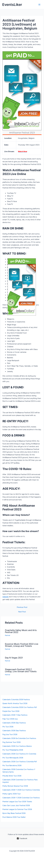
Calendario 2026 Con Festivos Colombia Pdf (19, 762)
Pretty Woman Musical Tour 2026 (15, 786)
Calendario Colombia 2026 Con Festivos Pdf (19, 707)
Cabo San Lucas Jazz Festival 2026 (16, 805)
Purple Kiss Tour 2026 (10, 711)
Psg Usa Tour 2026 (9, 734)
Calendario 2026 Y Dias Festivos (14, 715)
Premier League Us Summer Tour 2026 (17, 809)
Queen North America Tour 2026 (14, 703)
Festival (7, 635)
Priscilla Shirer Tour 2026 (11, 776)
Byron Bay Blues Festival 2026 (13, 813)
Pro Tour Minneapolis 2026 (12, 758)
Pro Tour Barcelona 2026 (11, 765)
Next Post (22, 612)
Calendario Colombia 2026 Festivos (16, 700)
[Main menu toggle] (39, 4)
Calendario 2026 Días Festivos (14, 723)
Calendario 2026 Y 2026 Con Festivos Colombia (21, 790)
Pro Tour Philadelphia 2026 (12, 750)
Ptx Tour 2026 (7, 727)
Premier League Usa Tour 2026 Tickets (17, 802)
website (5, 597)
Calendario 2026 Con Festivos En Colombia (19, 754)
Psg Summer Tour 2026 (11, 742)
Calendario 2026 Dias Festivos (14, 731)
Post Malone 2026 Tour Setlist (13, 817)
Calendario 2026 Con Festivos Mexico (17, 746)
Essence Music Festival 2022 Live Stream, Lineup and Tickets (21, 645)
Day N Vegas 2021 (14, 657)
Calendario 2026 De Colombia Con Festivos (19, 738)
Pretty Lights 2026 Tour (11, 794)
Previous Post (22, 607)
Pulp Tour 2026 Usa (10, 719)
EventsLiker (12, 4)
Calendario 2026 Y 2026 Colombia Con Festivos (21, 798)
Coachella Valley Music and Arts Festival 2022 (21, 631)
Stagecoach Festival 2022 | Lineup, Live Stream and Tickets (21, 670)
